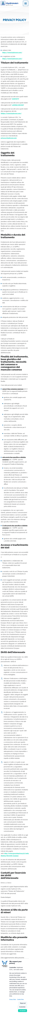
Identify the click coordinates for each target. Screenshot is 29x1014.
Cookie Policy (20, 999)
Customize (22, 1007)
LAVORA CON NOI (18, 105)
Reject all (22, 1003)
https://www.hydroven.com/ (12, 52)
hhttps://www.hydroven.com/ (11, 113)
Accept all (22, 1010)
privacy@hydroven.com (9, 138)
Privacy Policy (12, 999)
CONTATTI (15, 99)
